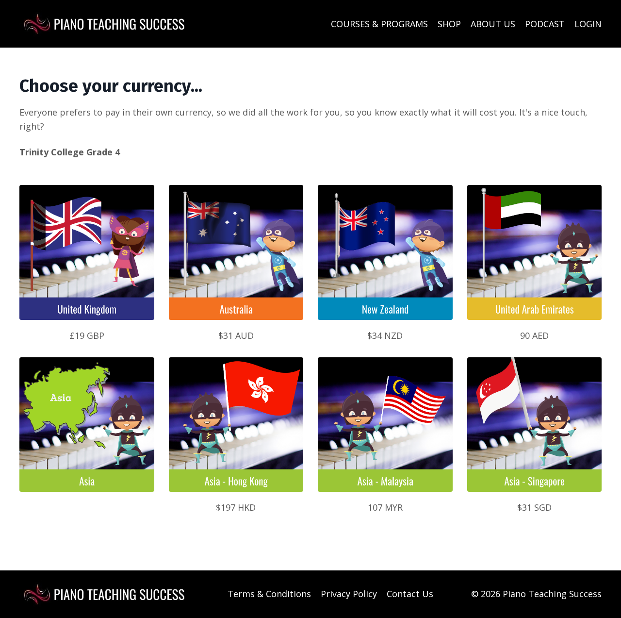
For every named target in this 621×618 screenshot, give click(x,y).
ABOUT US (493, 24)
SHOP (449, 24)
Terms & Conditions (269, 594)
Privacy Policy (349, 594)
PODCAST (545, 24)
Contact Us (410, 594)
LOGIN (588, 24)
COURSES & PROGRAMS (379, 24)
